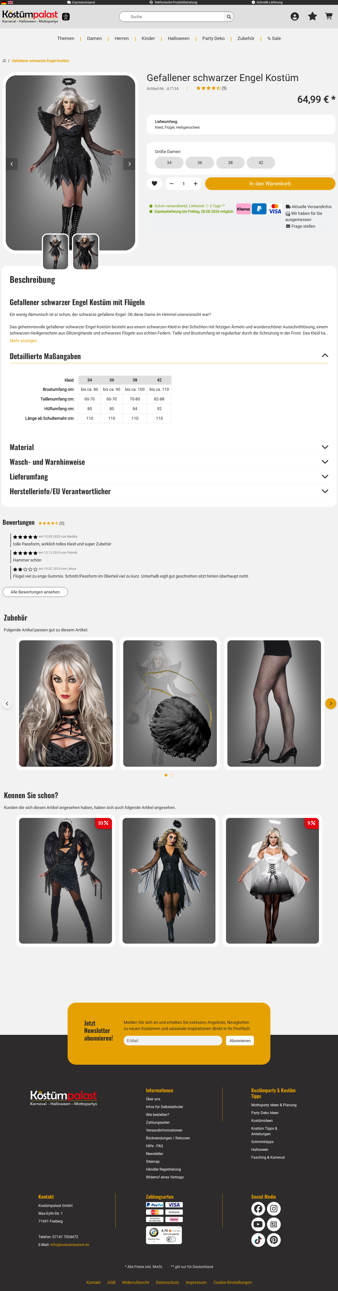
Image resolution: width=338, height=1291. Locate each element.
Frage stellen (303, 226)
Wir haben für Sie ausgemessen (303, 216)
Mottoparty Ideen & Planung (274, 1105)
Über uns (153, 1099)
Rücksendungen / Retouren (168, 1138)
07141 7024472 (65, 1237)
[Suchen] (229, 17)
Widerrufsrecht (135, 1282)
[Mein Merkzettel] (312, 17)
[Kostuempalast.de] (30, 16)
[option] (70, 162)
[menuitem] (3, 2)
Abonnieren (240, 1040)
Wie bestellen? (157, 1114)
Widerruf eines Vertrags (165, 1177)
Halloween (259, 1149)
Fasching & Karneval (268, 1157)
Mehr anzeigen (23, 340)
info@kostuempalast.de (69, 1245)
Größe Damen (167, 151)
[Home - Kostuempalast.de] (64, 1098)
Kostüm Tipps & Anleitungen (264, 1131)
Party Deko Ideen (265, 1113)
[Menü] (179, 1229)
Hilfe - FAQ (154, 1146)
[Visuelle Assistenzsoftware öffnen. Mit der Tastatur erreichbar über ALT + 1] (63, 17)
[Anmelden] (294, 17)
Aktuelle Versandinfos (311, 206)
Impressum (196, 1282)
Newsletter (154, 1154)
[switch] (171, 1239)
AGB (111, 1282)
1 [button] (166, 775)
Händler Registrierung (163, 1169)
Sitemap (153, 1161)
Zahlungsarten (158, 1122)
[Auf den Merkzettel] (154, 183)
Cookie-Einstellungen (232, 1282)
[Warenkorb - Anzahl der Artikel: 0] (329, 16)
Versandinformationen (164, 1130)
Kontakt (93, 1282)
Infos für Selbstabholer (164, 1107)
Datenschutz (167, 1282)
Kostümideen (262, 1120)
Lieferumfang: (166, 121)
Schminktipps (262, 1142)
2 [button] (172, 775)
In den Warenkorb (270, 184)
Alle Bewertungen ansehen (35, 592)
